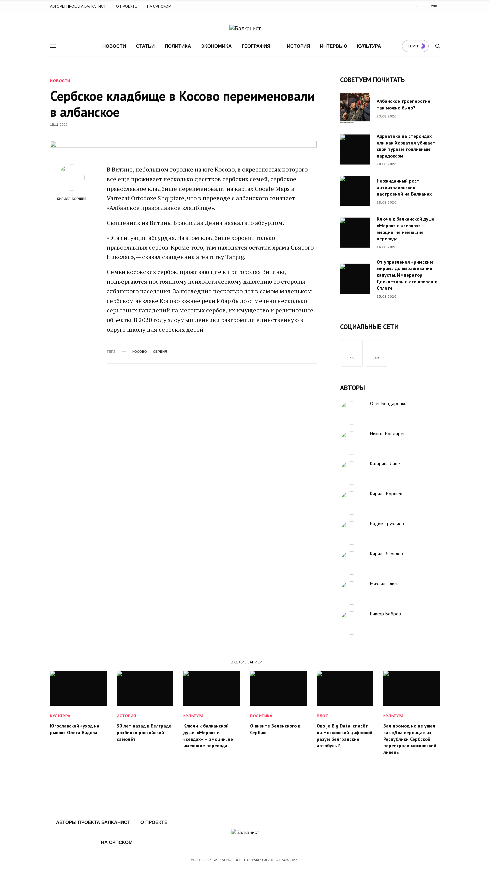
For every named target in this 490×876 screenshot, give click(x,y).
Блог (322, 716)
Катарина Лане (385, 463)
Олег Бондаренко (388, 403)
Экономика (216, 46)
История (298, 46)
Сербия (160, 351)
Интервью (333, 46)
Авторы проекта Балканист (78, 6)
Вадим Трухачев (387, 523)
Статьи (145, 46)
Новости (114, 46)
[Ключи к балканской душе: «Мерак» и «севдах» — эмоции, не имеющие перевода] (355, 233)
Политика (178, 46)
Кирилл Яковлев (386, 553)
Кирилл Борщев (72, 199)
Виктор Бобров (385, 613)
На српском (159, 6)
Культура (369, 46)
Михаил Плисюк (386, 583)
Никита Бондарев (388, 433)
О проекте (126, 6)
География (256, 46)
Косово (139, 351)
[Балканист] (245, 29)
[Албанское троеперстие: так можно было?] (355, 108)
